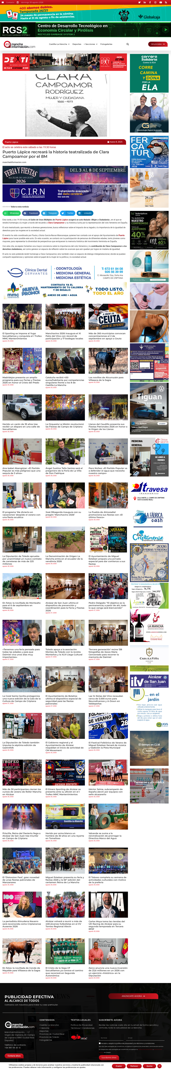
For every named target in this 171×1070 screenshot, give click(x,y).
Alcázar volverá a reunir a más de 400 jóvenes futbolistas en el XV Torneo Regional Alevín (64, 924)
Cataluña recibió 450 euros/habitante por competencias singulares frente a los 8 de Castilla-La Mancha (65, 381)
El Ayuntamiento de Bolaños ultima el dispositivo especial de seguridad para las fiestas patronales (63, 700)
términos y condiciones (145, 1043)
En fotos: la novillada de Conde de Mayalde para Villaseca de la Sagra (21, 969)
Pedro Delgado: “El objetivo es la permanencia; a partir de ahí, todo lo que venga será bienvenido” (107, 605)
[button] (59, 44)
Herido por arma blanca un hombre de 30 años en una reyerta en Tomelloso (65, 836)
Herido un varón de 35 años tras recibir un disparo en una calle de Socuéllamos (21, 427)
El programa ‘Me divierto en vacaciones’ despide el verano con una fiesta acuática (21, 515)
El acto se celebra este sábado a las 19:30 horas (29, 147)
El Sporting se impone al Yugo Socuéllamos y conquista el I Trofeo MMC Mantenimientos (22, 336)
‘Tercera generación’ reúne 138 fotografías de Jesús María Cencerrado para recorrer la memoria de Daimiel (105, 653)
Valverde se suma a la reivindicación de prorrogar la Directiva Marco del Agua (105, 836)
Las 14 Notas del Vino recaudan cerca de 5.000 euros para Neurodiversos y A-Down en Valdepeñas (106, 700)
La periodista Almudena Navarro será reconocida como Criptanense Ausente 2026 (22, 924)
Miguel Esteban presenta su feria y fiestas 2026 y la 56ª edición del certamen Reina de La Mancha (65, 880)
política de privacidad (124, 1043)
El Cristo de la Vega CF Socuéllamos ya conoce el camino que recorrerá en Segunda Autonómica (64, 972)
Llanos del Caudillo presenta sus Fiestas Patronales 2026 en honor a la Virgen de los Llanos (108, 427)
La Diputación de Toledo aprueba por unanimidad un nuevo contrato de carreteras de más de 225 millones (22, 560)
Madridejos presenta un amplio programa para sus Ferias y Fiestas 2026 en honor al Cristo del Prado (22, 380)
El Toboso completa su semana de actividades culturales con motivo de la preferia (107, 880)
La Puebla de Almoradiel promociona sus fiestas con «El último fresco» (106, 515)
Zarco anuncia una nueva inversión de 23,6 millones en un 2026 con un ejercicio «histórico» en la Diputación (108, 972)
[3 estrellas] (6, 206)
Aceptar (119, 1066)
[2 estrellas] (5, 206)
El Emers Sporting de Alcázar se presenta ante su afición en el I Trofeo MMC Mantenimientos (63, 792)
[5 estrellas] (9, 206)
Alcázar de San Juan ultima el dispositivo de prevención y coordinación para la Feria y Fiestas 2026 (65, 607)
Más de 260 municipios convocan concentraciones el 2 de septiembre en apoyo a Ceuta (107, 336)
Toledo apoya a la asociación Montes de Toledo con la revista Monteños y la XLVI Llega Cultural (64, 652)
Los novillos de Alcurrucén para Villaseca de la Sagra (106, 378)
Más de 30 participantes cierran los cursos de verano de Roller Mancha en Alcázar (22, 792)
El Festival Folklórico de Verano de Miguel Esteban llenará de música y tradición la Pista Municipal (108, 745)
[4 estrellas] (8, 206)
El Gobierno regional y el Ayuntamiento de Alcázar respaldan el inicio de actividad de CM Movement (65, 746)
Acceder (149, 751)
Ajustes (149, 1066)
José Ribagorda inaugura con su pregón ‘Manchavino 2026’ (63, 513)
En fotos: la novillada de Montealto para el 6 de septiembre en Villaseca (22, 605)
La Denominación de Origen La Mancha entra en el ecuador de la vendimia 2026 (64, 559)
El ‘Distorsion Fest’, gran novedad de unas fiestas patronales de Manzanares (21, 880)
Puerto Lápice (61, 220)
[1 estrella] (3, 206)
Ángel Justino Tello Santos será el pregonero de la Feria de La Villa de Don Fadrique (64, 471)
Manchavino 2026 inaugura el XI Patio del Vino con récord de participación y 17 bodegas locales (64, 336)
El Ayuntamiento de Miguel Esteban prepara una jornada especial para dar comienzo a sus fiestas (107, 560)
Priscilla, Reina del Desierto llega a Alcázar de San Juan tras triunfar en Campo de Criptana (21, 836)
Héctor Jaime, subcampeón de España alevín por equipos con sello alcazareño (106, 792)
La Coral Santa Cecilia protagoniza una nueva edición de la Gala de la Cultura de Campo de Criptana (22, 698)
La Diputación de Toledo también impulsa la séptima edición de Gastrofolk (21, 745)
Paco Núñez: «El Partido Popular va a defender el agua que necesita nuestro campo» (108, 471)
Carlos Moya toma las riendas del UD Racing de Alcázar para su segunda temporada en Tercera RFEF (107, 925)
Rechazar (134, 1066)
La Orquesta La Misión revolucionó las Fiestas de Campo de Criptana (65, 425)
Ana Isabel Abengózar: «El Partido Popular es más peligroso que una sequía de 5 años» (21, 471)
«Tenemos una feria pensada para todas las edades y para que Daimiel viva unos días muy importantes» (21, 653)
